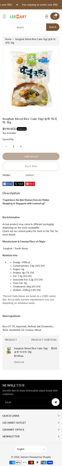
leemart (25, 457)
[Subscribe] (56, 402)
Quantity (8, 139)
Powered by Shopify (40, 457)
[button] (5, 16)
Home (8, 39)
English (20, 449)
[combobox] (36, 27)
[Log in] (46, 16)
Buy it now (31, 166)
